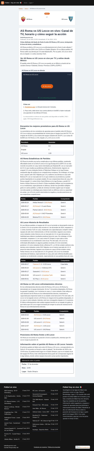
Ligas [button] (30, 3)
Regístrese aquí (30, 107)
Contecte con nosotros (40, 447)
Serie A (26, 8)
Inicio (25, 3)
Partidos (21, 8)
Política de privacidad (54, 447)
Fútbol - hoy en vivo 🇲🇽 (13, 3)
